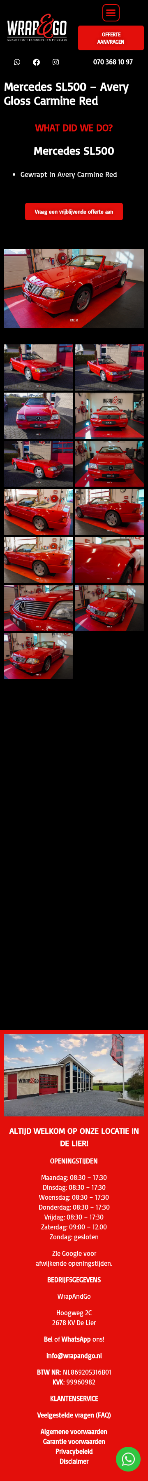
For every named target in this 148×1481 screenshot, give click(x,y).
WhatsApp (76, 1339)
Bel (48, 1339)
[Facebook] (36, 62)
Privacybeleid (74, 1451)
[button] (111, 12)
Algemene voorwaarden (74, 1431)
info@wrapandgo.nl (74, 1356)
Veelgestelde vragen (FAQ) (74, 1415)
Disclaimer (74, 1461)
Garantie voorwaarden (74, 1441)
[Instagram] (55, 62)
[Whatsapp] (17, 62)
